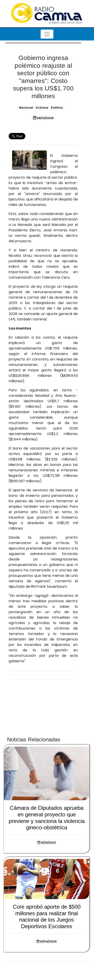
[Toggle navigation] (47, 34)
